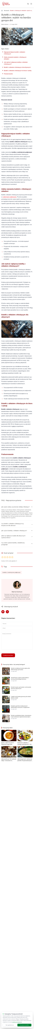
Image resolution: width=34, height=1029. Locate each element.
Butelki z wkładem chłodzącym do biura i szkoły (17, 70)
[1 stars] (2, 557)
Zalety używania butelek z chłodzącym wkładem (15, 58)
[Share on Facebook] (3, 611)
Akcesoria (6, 10)
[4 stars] (10, 557)
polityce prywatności (17, 1022)
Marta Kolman (4, 24)
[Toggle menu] (31, 4)
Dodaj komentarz (8, 655)
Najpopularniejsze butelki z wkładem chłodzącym (14, 53)
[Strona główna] (2, 10)
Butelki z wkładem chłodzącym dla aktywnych (17, 67)
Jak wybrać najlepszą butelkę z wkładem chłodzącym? (16, 63)
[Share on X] (7, 611)
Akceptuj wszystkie (24, 1025)
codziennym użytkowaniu (9, 197)
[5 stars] (12, 557)
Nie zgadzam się (10, 1025)
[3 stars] (7, 557)
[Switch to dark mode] (28, 3)
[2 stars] (5, 557)
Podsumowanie (8, 74)
